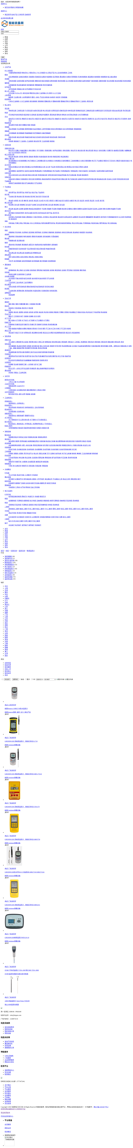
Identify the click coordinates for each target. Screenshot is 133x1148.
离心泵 (76, 200)
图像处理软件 (75, 101)
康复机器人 (21, 424)
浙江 (6, 608)
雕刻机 (56, 312)
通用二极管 (56, 509)
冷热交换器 (12, 286)
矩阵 (130, 346)
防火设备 (25, 342)
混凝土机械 (42, 453)
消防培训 (91, 342)
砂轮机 (31, 312)
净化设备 (21, 457)
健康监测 (39, 461)
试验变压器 (63, 110)
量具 (44, 328)
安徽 (6, 610)
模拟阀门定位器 (59, 205)
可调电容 (25, 505)
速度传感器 (78, 81)
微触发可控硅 (31, 513)
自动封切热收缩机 (65, 449)
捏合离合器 (21, 253)
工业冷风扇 (19, 282)
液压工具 (8, 330)
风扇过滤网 (12, 274)
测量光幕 (38, 81)
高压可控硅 (12, 513)
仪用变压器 (55, 110)
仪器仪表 (8, 145)
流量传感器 (102, 81)
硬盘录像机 (105, 346)
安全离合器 (12, 253)
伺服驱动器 (12, 240)
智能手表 (18, 461)
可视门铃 (12, 466)
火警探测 (18, 342)
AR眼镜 (24, 461)
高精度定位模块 (40, 77)
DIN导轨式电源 (72, 114)
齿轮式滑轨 (24, 257)
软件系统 (45, 445)
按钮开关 (65, 119)
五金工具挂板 (35, 487)
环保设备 (8, 455)
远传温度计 (93, 171)
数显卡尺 (107, 161)
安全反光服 (37, 352)
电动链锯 (104, 312)
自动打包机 (12, 449)
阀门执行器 (37, 196)
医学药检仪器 (92, 179)
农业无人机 (87, 445)
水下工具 (8, 318)
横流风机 (58, 270)
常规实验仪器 (42, 175)
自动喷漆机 (12, 411)
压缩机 (64, 270)
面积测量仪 (66, 161)
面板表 (31, 156)
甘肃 (6, 641)
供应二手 (8, 669)
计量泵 (56, 200)
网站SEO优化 (9, 1062)
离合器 (7, 251)
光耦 (6, 515)
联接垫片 (12, 308)
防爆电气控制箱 (42, 324)
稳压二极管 (40, 509)
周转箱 (27, 487)
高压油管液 (53, 217)
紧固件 (7, 302)
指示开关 (104, 119)
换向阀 (64, 209)
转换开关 (78, 119)
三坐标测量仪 (75, 161)
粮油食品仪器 (101, 179)
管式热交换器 (49, 286)
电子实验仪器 (72, 179)
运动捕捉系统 (21, 390)
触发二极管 (24, 509)
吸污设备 (12, 320)
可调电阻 (20, 500)
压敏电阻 (40, 500)
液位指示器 (81, 150)
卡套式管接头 (37, 217)
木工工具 (8, 326)
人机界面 (8, 95)
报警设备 (48, 342)
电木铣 (46, 312)
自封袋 (27, 483)
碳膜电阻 (26, 500)
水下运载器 (39, 320)
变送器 (79, 175)
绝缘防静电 (35, 360)
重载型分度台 (29, 415)
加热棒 (33, 394)
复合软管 (82, 217)
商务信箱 (8, 1033)
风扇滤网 (12, 295)
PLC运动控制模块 (61, 73)
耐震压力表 (71, 167)
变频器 (7, 127)
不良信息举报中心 (7, 1116)
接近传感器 (45, 81)
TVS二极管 (48, 509)
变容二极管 (73, 509)
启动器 (7, 135)
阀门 (6, 207)
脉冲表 (50, 156)
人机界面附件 (26, 97)
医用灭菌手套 (53, 356)
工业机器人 (8, 398)
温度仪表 (8, 169)
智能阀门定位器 (25, 205)
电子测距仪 (32, 161)
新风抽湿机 (29, 291)
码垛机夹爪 (21, 407)
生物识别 (18, 466)
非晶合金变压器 (116, 110)
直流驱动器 (21, 240)
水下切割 (18, 320)
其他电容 (56, 505)
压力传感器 (70, 81)
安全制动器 (22, 249)
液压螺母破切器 (59, 332)
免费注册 (10, 18)
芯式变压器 (107, 110)
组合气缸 (35, 192)
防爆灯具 (33, 324)
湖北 (6, 623)
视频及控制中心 (67, 445)
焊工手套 (61, 356)
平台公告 (8, 1087)
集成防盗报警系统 (84, 346)
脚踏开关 (25, 119)
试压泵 (81, 200)
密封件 (7, 306)
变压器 (7, 108)
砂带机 (36, 312)
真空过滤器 (29, 213)
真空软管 (103, 217)
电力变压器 (47, 110)
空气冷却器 (50, 278)
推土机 (35, 453)
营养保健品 (24, 441)
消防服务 (64, 342)
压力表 (48, 167)
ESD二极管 (81, 509)
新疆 (6, 645)
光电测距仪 (58, 161)
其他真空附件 (20, 213)
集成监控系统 (21, 346)
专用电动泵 (27, 332)
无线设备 (38, 466)
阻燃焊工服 (29, 352)
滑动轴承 (18, 244)
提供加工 (8, 671)
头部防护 (8, 362)
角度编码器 (30, 85)
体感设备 (45, 461)
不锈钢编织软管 (112, 217)
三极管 (7, 519)
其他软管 (14, 219)
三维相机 (8, 388)
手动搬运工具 (57, 479)
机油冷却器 (42, 278)
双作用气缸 (21, 192)
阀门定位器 (8, 202)
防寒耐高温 (19, 360)
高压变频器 (12, 129)
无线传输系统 (95, 346)
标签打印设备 (35, 483)
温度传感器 (86, 81)
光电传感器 (12, 81)
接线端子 (17, 141)
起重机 (21, 453)
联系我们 (8, 1074)
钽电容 (50, 505)
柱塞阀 (108, 209)
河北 (6, 594)
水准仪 (82, 161)
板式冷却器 (27, 278)
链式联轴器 (35, 261)
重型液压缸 (103, 223)
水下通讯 (46, 320)
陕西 (6, 637)
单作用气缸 (12, 192)
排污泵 (21, 200)
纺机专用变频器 (56, 129)
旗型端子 (31, 525)
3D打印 (7, 376)
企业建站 (8, 1095)
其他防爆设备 (52, 324)
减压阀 (16, 209)
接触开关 (58, 119)
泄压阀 (11, 209)
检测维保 (84, 342)
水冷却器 (12, 278)
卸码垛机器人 (29, 407)
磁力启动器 (37, 137)
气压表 (53, 167)
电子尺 (94, 161)
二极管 (7, 507)
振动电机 (89, 232)
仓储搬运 (8, 469)
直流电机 (31, 232)
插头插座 (8, 139)
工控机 (70, 73)
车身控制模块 (82, 77)
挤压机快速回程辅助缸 (63, 223)
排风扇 (7, 272)
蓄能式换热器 (31, 286)
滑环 (10, 257)
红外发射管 (12, 517)
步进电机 (25, 232)
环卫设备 (64, 457)
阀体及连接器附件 (35, 209)
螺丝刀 (11, 316)
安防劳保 (8, 336)
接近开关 (118, 119)
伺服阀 (49, 209)
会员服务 (8, 1091)
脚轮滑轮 (74, 479)
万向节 (11, 261)
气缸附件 (41, 192)
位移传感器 (21, 81)
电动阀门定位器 (14, 205)
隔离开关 (91, 119)
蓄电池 (58, 114)
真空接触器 (37, 133)
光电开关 (28, 517)
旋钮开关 (12, 119)
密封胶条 (18, 308)
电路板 (28, 394)
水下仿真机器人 (41, 420)
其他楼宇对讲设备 (31, 348)
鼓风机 (52, 270)
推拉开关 (31, 119)
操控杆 (58, 97)
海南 (6, 635)
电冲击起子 (90, 312)
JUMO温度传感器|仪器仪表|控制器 (16, 974)
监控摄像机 (12, 346)
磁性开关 (45, 119)
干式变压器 (29, 110)
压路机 (52, 453)
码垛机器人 (8, 405)
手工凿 (63, 328)
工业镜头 (83, 101)
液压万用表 (79, 167)
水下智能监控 (13, 420)
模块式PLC (33, 73)
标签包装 (8, 481)
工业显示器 (17, 97)
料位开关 (12, 150)
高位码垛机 (12, 407)
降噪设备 (48, 457)
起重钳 (34, 479)
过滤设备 (35, 457)
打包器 (7, 473)
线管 (20, 125)
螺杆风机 (83, 270)
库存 (6, 675)
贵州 (6, 631)
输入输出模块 (112, 77)
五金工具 (8, 298)
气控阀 (44, 209)
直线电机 (58, 232)
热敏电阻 (63, 500)
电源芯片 (31, 496)
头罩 (35, 364)
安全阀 (94, 209)
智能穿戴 (8, 459)
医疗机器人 (8, 422)
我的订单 (14, 7)
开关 (6, 117)
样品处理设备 (62, 175)
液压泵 (36, 200)
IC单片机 (8, 494)
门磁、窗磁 (12, 348)
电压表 (11, 156)
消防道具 (117, 342)
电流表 (16, 156)
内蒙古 (7, 598)
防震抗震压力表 (61, 167)
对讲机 (11, 372)
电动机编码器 (21, 85)
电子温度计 (57, 171)
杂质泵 (66, 200)
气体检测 (8, 181)
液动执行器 (29, 196)
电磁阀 (113, 209)
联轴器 (7, 259)
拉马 (35, 316)
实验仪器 (8, 177)
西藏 (6, 647)
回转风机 (33, 270)
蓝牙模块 (56, 77)
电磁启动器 (29, 137)
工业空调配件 (28, 282)
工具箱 (17, 487)
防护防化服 (21, 352)
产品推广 (8, 1097)
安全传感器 (111, 81)
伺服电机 (12, 232)
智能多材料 (12, 386)
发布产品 (14, 14)
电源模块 (49, 77)
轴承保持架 (39, 244)
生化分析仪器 (23, 175)
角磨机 (11, 312)
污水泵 (97, 200)
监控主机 (46, 346)
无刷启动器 (61, 137)
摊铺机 (79, 453)
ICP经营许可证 (20, 1109)
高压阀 (89, 209)
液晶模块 (91, 77)
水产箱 (22, 487)
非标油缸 (12, 223)
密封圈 (38, 304)
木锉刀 (58, 328)
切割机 (66, 312)
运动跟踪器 (31, 461)
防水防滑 (12, 360)
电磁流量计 (24, 150)
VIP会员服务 (9, 1056)
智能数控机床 (13, 437)
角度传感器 (61, 81)
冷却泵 (87, 200)
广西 (6, 629)
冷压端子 (12, 525)
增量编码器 (38, 85)
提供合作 (8, 673)
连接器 (11, 141)
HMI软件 (52, 97)
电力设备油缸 (112, 223)
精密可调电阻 (54, 500)
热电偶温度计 (65, 171)
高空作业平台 (28, 453)
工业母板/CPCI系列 (45, 93)
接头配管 (12, 125)
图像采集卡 (48, 101)
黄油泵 (11, 200)
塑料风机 (40, 270)
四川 (6, 627)
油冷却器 (35, 278)
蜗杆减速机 (27, 236)
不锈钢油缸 (87, 223)
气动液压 (8, 187)
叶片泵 (46, 200)
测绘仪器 (64, 179)
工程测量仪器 (41, 161)
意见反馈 (8, 1103)
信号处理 (8, 87)
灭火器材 (12, 342)
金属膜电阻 (12, 500)
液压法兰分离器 (48, 332)
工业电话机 (22, 372)
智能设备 (8, 431)
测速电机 (51, 232)
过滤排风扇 (21, 274)
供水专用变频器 (67, 129)
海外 (6, 655)
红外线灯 (75, 346)
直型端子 (25, 525)
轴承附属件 (47, 244)
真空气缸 (49, 213)
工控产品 (8, 67)
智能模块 (104, 77)
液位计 (96, 150)
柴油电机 (76, 232)
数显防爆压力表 (39, 167)
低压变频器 (37, 129)
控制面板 (64, 97)
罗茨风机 (70, 270)
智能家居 (8, 464)
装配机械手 (21, 415)
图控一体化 (35, 97)
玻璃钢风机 (12, 270)
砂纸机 (26, 312)
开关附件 (124, 119)
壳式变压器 (126, 110)
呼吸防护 (8, 366)
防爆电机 (12, 324)
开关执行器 (45, 196)
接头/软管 (8, 215)
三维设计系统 (41, 390)
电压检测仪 (65, 156)
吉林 (6, 602)
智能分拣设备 (78, 445)
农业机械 (8, 443)
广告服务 (8, 1058)
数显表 (36, 156)
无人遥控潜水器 (23, 420)
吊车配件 (12, 479)
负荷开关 (71, 119)
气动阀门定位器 (36, 205)
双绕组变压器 (80, 110)
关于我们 (8, 1085)
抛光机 (16, 312)
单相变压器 (12, 110)
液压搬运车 (49, 479)
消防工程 (41, 342)
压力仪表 (8, 165)
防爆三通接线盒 (27, 217)
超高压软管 (68, 217)
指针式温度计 (83, 171)
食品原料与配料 (14, 441)
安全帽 (16, 364)
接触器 (7, 131)
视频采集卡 (124, 346)
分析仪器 (8, 173)
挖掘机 (11, 453)
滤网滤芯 (8, 293)
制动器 (7, 246)
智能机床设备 (32, 437)
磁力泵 (61, 200)
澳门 (6, 651)
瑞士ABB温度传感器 (12, 1004)
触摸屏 (11, 97)
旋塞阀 (26, 209)
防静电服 (44, 352)
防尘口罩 (12, 368)
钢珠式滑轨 (39, 257)
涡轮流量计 (66, 150)
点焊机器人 (21, 403)
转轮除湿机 (53, 291)
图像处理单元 (65, 101)
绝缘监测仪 (56, 156)
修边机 (41, 312)
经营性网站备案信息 (8, 1109)
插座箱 (52, 141)
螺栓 (10, 304)
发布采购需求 (9, 1027)
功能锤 (26, 316)
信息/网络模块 (13, 77)
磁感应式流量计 (119, 150)
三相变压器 (21, 110)
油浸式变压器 (37, 110)
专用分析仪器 (52, 175)
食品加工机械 (50, 441)
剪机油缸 (26, 223)
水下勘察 (31, 320)
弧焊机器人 (12, 403)
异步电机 (18, 232)
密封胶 (30, 308)
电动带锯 (97, 312)
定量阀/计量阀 (72, 209)
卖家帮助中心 (9, 1070)
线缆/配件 (85, 175)
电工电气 (8, 105)
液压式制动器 (41, 249)
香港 (6, 649)
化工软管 (121, 217)
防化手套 (35, 356)
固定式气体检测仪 (27, 183)
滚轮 (20, 394)
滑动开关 (111, 119)
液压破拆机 (76, 332)
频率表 (26, 156)
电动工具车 (66, 479)
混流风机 (76, 270)
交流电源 (33, 114)
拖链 (28, 125)
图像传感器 (56, 101)
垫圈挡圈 (22, 304)
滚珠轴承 (54, 244)
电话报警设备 (66, 346)
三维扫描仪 (12, 390)
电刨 (10, 328)
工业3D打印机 (9, 384)
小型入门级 (12, 382)
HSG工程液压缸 (35, 223)
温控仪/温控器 (30, 171)
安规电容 (12, 505)
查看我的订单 (9, 1047)
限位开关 (51, 119)
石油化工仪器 (111, 179)
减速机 (7, 234)
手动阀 (118, 209)
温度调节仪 (21, 171)
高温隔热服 (12, 352)
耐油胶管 (97, 217)
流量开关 (110, 150)
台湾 (6, 653)
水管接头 (46, 217)
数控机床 (8, 435)
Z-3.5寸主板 (57, 93)
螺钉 (13, 304)
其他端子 (38, 525)
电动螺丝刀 (73, 312)
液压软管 (61, 217)
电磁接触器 (29, 133)
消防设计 (71, 342)
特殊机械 (95, 453)
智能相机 (41, 101)
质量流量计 (49, 150)
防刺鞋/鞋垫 (44, 360)
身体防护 (8, 350)
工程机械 (8, 451)
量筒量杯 (88, 161)
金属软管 (75, 217)
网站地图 (8, 1099)
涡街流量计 (32, 150)
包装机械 (42, 441)
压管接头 (12, 217)
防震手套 (28, 356)
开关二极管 (32, 509)
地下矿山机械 (66, 453)
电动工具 (8, 310)
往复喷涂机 (21, 411)
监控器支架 (35, 346)
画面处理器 (21, 348)
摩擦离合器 (37, 253)
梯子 (79, 479)
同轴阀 (59, 209)
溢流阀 (84, 209)
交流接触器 (12, 133)
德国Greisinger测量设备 (12, 745)
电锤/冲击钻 (82, 312)
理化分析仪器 (13, 175)
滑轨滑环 (8, 255)
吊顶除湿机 (45, 291)
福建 (6, 612)
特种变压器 (71, 110)
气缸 (6, 190)
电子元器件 (8, 491)
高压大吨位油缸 (77, 223)
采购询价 (4, 61)
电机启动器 (12, 137)
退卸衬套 (12, 244)
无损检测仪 (24, 179)
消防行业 (8, 340)
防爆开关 (26, 324)
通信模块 (63, 77)
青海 (6, 639)
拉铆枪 (31, 316)
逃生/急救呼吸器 (42, 368)
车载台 (16, 372)
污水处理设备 (13, 457)
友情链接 (8, 1101)
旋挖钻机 (58, 453)
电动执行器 (21, 196)
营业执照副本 (5, 1112)
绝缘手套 (68, 356)
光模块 (68, 77)
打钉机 (39, 328)
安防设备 (8, 344)
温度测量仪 (12, 171)
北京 (6, 586)
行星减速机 (55, 236)
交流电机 (45, 232)
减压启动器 (21, 137)
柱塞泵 (16, 200)
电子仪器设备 (71, 175)
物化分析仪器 (32, 175)
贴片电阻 (33, 500)
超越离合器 (29, 253)
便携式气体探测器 (15, 183)
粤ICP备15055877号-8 (101, 1107)
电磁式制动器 (50, 249)
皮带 (23, 394)
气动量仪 (100, 161)
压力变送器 (16, 152)
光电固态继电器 (45, 517)
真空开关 (56, 213)
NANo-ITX (18, 93)
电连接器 (18, 217)
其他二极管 (89, 509)
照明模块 (74, 77)
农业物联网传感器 (15, 445)
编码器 (7, 83)
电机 (6, 230)
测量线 (24, 125)
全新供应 (8, 663)
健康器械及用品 (33, 441)
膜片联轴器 (44, 261)
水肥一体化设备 (26, 445)
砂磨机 (24, 328)
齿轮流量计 (103, 150)
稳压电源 (26, 114)
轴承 (6, 242)
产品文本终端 (44, 97)
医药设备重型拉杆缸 (48, 223)
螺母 (17, 304)
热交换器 (8, 284)
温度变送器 (109, 171)
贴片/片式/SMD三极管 (16, 521)
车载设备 (45, 466)
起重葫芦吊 (19, 479)
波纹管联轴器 (26, 261)
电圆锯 (19, 328)
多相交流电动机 (67, 232)
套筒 (39, 316)
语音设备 (31, 466)
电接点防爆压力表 (15, 167)
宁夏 (6, 643)
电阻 (6, 498)
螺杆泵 (26, 200)
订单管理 (21, 14)
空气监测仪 (38, 183)
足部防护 (8, 358)
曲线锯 (14, 328)
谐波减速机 (19, 236)
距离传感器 (53, 81)
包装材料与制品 (80, 441)
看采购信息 (8, 1043)
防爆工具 (8, 322)
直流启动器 (45, 137)
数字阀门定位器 (47, 205)
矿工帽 (39, 364)
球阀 (104, 209)
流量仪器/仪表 (9, 148)
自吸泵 (71, 200)
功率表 (21, 156)
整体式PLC (25, 73)
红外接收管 (21, 517)
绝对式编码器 (47, 85)
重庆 (6, 592)
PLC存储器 (41, 73)
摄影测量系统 (31, 390)
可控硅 (7, 511)
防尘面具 (26, 368)
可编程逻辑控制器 (15, 73)
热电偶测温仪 (48, 171)
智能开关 (25, 466)
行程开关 (18, 119)
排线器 (33, 125)
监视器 (28, 346)
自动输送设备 (21, 449)
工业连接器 (45, 141)
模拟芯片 (43, 496)
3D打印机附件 (9, 392)
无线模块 (31, 77)
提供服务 (8, 667)
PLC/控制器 (9, 70)
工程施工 (77, 342)
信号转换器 (12, 89)
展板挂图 (110, 342)
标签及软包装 (70, 441)
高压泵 (92, 200)
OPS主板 (12, 93)
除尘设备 (28, 457)
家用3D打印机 (9, 380)
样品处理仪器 (56, 179)
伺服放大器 (21, 89)
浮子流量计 (40, 150)
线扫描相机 (33, 101)
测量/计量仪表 (9, 158)
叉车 (48, 453)
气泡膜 (22, 483)
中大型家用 (21, 382)
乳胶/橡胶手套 (43, 356)
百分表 (112, 161)
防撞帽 (11, 364)
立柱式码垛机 (39, 407)
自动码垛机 (30, 449)
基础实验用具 (46, 179)
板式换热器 (40, 286)
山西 (6, 596)
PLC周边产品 (50, 73)
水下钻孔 (25, 320)
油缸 (6, 221)
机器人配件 (8, 426)
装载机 (16, 453)
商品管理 (8, 14)
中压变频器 (21, 129)
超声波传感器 (29, 81)
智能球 (52, 346)
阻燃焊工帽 (22, 364)
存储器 (37, 496)
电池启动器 (53, 137)
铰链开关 (84, 119)
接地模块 (97, 77)
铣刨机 (74, 453)
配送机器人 (12, 424)
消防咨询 (104, 342)
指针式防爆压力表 (27, 167)
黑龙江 (7, 604)
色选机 (88, 441)
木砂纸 (68, 328)
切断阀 (79, 209)
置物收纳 (8, 485)
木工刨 (53, 328)
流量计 (17, 150)
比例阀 (21, 209)
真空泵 (102, 200)
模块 (6, 75)
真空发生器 (42, 213)
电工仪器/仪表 (9, 154)
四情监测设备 (37, 445)
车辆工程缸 (19, 223)
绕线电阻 (46, 500)
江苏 (6, 606)
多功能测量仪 (23, 161)
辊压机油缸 (95, 223)
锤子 (21, 316)
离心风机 (20, 270)
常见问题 (8, 1072)
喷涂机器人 (8, 409)
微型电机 (38, 232)
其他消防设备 (56, 342)
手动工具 (8, 314)
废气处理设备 (56, 457)
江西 (6, 617)
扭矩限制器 (52, 261)
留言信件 (8, 7)
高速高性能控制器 (29, 428)
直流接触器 (21, 133)
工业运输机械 (86, 453)
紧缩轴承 (25, 244)
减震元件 (31, 244)
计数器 (117, 161)
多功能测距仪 (13, 161)
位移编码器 (12, 85)
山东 (6, 619)
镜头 (41, 346)
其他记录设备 (42, 348)
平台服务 (8, 1089)
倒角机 (51, 312)
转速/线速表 (43, 156)
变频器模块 (77, 129)
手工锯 (48, 328)
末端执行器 (45, 428)
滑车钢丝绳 (27, 479)
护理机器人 (29, 424)
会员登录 (4, 18)
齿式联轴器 (17, 261)
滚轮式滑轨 (16, 257)
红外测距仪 (50, 161)
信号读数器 (29, 89)
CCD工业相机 (24, 101)
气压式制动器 (31, 249)
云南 (6, 633)
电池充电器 (19, 114)
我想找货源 (8, 1029)
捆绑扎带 (43, 483)
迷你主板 (26, 93)
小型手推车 (40, 479)
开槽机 (61, 312)
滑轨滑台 (31, 257)
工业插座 (30, 141)
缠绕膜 (17, 483)
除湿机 (7, 288)
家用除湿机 (21, 291)
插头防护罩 (37, 141)
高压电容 (18, 505)
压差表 (85, 167)
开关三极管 (36, 521)
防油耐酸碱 (27, 360)
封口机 (74, 449)
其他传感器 (127, 81)
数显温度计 (39, 171)
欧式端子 (18, 525)
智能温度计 (75, 171)
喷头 (16, 394)
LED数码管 (35, 517)
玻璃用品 (38, 179)
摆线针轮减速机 (37, 236)
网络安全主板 (34, 93)
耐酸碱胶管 (89, 217)
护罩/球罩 (58, 346)
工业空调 (8, 280)
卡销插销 (32, 304)
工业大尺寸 (21, 386)
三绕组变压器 (90, 110)
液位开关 (74, 150)
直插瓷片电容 (33, 505)
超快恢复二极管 (14, 509)
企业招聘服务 (9, 1060)
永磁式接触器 (46, 133)
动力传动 (8, 227)
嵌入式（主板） (10, 91)
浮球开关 (23, 152)
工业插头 (23, 141)
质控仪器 (31, 179)
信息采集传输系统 (55, 445)
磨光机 (34, 328)
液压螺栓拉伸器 (37, 332)
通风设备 (41, 457)
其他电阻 (76, 500)
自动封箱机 (55, 449)
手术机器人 (48, 424)
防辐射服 (51, 352)
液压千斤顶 (19, 332)
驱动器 (7, 238)
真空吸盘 (12, 213)
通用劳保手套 (13, 356)
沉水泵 (41, 200)
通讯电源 (53, 114)
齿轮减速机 (47, 236)
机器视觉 (8, 99)
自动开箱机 (47, 449)
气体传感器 (94, 81)
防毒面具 (33, 368)
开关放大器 (37, 89)
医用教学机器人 (38, 424)
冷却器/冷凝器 (9, 276)
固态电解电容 (43, 505)
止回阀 (99, 209)
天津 (6, 590)
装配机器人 (8, 413)
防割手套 (21, 356)
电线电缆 (8, 123)
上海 (6, 588)
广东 (6, 615)
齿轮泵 (31, 200)
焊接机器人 (8, 401)
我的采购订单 (9, 1031)
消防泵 (51, 200)
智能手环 (12, 461)
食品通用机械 (60, 441)
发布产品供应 (9, 1041)
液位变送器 (89, 150)
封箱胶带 (12, 483)
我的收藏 (20, 7)
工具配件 (28, 475)
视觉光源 (90, 101)
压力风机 (26, 270)
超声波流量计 (57, 150)
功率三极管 (28, 521)
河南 (6, 621)
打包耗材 (35, 475)
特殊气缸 (28, 192)
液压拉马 (68, 332)
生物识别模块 (23, 77)
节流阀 (54, 209)
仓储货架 (12, 487)
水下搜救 (33, 420)
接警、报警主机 (114, 346)
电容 (6, 502)
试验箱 (17, 179)
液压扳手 (12, 332)
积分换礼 (8, 1093)
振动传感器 (119, 81)
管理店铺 (8, 1045)
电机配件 (82, 232)
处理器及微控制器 (15, 496)
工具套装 (17, 316)
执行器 (7, 194)
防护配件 (51, 368)
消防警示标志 (33, 342)
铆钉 (27, 304)
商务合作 (8, 1128)
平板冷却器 (19, 278)
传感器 (7, 79)
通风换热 (8, 264)
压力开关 (98, 119)
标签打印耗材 (51, 483)
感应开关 (38, 119)
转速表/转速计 (125, 161)
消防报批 (97, 342)
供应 (2, 29)
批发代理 (8, 665)
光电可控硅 (55, 517)
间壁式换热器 (21, 286)
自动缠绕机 (38, 449)
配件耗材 (12, 394)
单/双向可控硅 (21, 513)
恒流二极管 (64, 509)
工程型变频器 (46, 129)
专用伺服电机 (13, 428)
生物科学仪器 (82, 179)
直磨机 (21, 312)
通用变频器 (29, 129)
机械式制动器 (13, 249)
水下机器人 (8, 417)
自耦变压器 (99, 110)
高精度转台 (12, 415)
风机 (6, 268)
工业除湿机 (12, 291)
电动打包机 (21, 475)
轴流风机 (46, 270)
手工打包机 (12, 475)
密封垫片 (25, 308)
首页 (2, 551)
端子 (6, 523)
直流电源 (40, 114)
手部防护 (8, 354)
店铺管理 (28, 14)
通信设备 (8, 370)
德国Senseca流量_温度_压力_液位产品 (18, 712)
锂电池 (64, 114)
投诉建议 (8, 1131)
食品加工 (8, 439)
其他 (122, 342)
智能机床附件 (42, 437)
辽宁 (6, 600)
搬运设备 (8, 477)
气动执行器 (12, 196)
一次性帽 (30, 364)
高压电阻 (69, 500)
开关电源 (12, 114)
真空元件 (8, 211)
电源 (6, 112)
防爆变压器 (19, 324)
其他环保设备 (72, 457)
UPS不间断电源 (83, 114)
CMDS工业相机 (14, 101)
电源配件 (46, 114)
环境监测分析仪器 (122, 179)
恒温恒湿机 (37, 291)
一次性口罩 (19, 368)
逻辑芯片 (24, 496)
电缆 (16, 125)
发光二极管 (66, 517)
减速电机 (12, 236)
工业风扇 (28, 274)
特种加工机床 (23, 437)
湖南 (6, 625)
